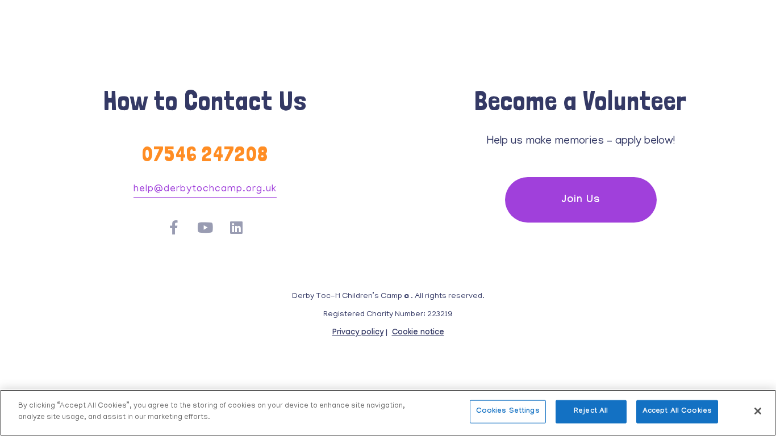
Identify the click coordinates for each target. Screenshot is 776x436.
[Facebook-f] (174, 227)
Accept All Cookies (677, 411)
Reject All (591, 411)
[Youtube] (205, 227)
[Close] (757, 411)
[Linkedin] (237, 227)
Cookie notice (418, 333)
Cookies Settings (508, 411)
